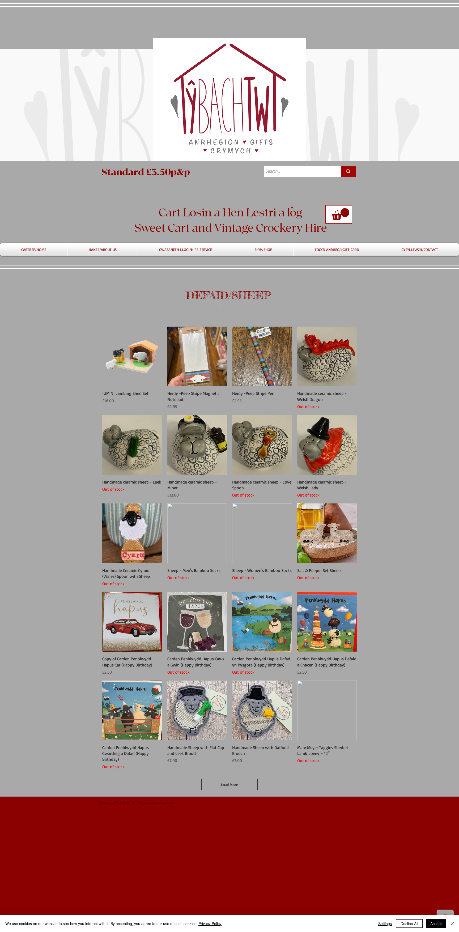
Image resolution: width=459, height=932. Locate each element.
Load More (229, 784)
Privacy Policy (210, 923)
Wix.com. (167, 803)
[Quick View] (132, 356)
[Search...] (348, 171)
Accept (436, 923)
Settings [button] (385, 923)
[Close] (452, 923)
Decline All (409, 923)
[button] (340, 214)
